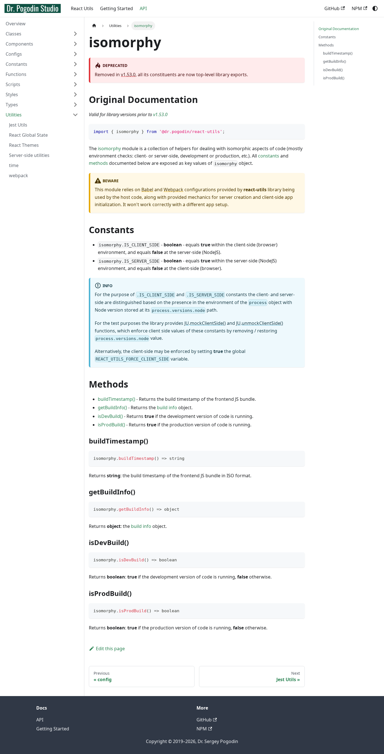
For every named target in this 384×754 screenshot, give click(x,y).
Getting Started (116, 8)
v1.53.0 (128, 74)
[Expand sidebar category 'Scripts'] (75, 84)
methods (98, 163)
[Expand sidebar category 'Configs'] (75, 53)
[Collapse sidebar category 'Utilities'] (75, 114)
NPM (357, 8)
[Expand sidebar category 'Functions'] (75, 74)
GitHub (332, 8)
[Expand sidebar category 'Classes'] (75, 33)
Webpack (173, 189)
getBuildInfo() (112, 407)
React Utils (82, 8)
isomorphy (109, 148)
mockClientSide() (208, 323)
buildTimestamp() (116, 399)
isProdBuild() (111, 425)
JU (186, 323)
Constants (327, 36)
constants (268, 156)
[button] (42, 64)
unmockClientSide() (262, 323)
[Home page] (94, 25)
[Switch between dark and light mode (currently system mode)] (375, 8)
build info (167, 407)
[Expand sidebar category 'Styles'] (75, 94)
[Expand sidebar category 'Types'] (75, 104)
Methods (326, 45)
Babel (147, 189)
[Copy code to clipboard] (297, 131)
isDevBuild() (110, 416)
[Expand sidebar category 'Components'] (75, 43)
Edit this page (110, 648)
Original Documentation (339, 28)
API (143, 8)
